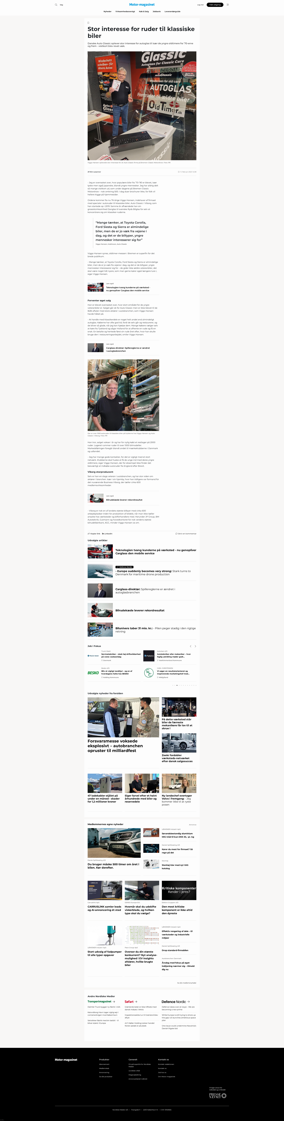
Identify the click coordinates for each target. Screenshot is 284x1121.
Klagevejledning (135, 1075)
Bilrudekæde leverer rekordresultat (124, 500)
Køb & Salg (144, 11)
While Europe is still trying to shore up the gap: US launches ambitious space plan (179, 1017)
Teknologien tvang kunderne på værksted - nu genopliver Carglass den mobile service (128, 289)
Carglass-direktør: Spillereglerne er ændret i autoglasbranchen (128, 349)
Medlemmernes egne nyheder (105, 824)
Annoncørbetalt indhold (138, 1079)
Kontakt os (162, 1068)
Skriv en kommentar (187, 534)
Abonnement (104, 1064)
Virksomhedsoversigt (125, 11)
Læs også (110, 284)
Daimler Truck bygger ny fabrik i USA (104, 1007)
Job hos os (162, 1072)
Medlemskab (104, 1068)
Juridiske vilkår (134, 1071)
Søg (61, 5)
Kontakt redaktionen (166, 1064)
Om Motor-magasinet (166, 1077)
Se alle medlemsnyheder (186, 983)
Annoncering (104, 1072)
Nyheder (107, 11)
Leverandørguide (172, 11)
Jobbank (157, 11)
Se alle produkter (105, 1077)
